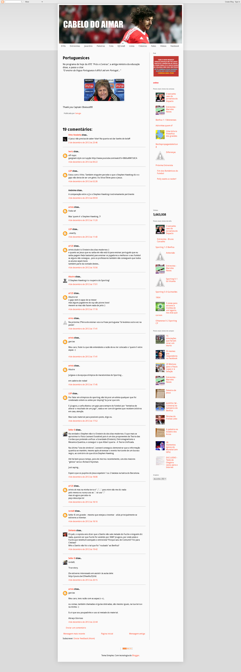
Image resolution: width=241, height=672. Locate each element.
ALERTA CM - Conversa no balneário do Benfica (172, 407)
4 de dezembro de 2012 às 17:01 (83, 284)
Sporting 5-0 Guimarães (166, 292)
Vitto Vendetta (74, 135)
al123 (70, 246)
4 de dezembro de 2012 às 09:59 (83, 198)
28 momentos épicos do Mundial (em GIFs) (172, 447)
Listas (131, 46)
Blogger (135, 655)
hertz (70, 151)
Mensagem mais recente (74, 634)
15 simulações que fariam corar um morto (171, 341)
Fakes (153, 46)
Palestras (101, 46)
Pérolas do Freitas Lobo (171, 417)
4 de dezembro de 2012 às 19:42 (83, 549)
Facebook (174, 46)
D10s (63, 46)
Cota (111, 46)
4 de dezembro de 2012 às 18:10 (83, 502)
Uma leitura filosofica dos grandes (171, 133)
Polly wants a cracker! (166, 179)
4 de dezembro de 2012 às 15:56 (83, 267)
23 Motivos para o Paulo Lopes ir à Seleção (171, 368)
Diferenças (171, 152)
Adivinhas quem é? (164, 125)
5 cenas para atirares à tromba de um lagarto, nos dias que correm (166, 309)
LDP (70, 171)
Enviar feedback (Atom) (84, 638)
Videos (163, 46)
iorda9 (71, 511)
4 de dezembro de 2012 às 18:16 (83, 521)
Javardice (88, 46)
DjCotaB (121, 46)
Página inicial (107, 634)
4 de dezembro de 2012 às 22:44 (83, 622)
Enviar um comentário (76, 628)
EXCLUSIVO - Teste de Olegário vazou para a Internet (171, 462)
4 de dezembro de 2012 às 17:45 (83, 384)
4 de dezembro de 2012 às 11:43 (83, 237)
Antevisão (170, 253)
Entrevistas (75, 46)
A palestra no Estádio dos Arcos (172, 431)
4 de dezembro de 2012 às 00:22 (83, 162)
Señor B (71, 430)
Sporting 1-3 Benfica (165, 247)
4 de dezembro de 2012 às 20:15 (83, 580)
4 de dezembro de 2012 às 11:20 (83, 220)
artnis (71, 207)
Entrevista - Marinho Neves (171, 109)
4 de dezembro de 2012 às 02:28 (83, 181)
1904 (158, 297)
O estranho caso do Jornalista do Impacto (172, 97)
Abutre (71, 276)
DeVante (72, 530)
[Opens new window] (104, 101)
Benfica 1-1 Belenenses (166, 120)
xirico (71, 318)
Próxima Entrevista (164, 165)
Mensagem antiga (137, 634)
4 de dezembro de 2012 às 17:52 (83, 421)
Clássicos (143, 46)
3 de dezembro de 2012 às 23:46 (83, 142)
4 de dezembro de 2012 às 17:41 (83, 329)
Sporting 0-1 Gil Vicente (171, 280)
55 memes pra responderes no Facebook (171, 355)
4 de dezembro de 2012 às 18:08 (83, 477)
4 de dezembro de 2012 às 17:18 (83, 309)
